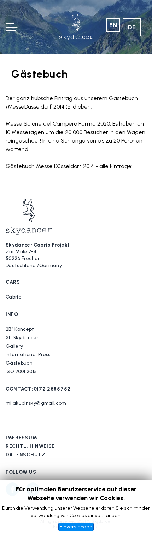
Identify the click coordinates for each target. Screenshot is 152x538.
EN (113, 25)
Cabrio (13, 297)
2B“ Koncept (20, 329)
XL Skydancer (22, 338)
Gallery (14, 346)
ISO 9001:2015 (21, 372)
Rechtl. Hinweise (30, 446)
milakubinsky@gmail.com (36, 403)
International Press (28, 355)
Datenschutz (26, 455)
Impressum (21, 438)
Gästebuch (19, 363)
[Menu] (11, 27)
